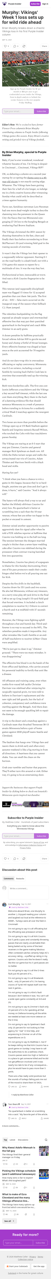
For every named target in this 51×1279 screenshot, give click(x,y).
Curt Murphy (14, 904)
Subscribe (35, 4)
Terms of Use (38, 842)
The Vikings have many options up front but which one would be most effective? (18, 1206)
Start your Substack (18, 1266)
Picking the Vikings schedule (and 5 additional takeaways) (19, 1172)
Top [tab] (5, 1140)
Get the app (38, 1266)
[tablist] (14, 878)
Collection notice (25, 1259)
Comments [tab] (8, 878)
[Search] (46, 1140)
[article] (25, 1156)
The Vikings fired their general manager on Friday (16, 1156)
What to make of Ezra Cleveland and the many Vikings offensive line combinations (16, 1198)
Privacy (33, 1256)
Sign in (45, 4)
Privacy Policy (25, 848)
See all (7, 1221)
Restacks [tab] (20, 878)
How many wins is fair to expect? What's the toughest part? (17, 1179)
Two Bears (13, 1104)
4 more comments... (11, 1126)
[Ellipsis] (47, 904)
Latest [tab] (12, 1140)
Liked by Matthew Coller (20, 907)
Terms (40, 1256)
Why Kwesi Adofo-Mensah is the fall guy (18, 1149)
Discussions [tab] (23, 1140)
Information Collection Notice (30, 845)
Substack (12, 1273)
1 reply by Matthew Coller (22, 1095)
